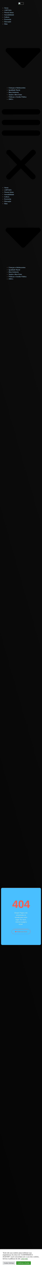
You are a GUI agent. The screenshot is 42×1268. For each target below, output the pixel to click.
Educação (7, 22)
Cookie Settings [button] (9, 1263)
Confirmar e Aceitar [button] (24, 1263)
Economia (7, 19)
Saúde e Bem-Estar (15, 94)
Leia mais (24, 1259)
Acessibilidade (9, 15)
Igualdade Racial (14, 90)
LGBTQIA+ (8, 10)
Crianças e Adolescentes (17, 88)
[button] (21, 143)
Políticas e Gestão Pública (17, 97)
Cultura (6, 17)
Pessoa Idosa (9, 12)
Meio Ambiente (14, 92)
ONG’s (11, 99)
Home (6, 8)
